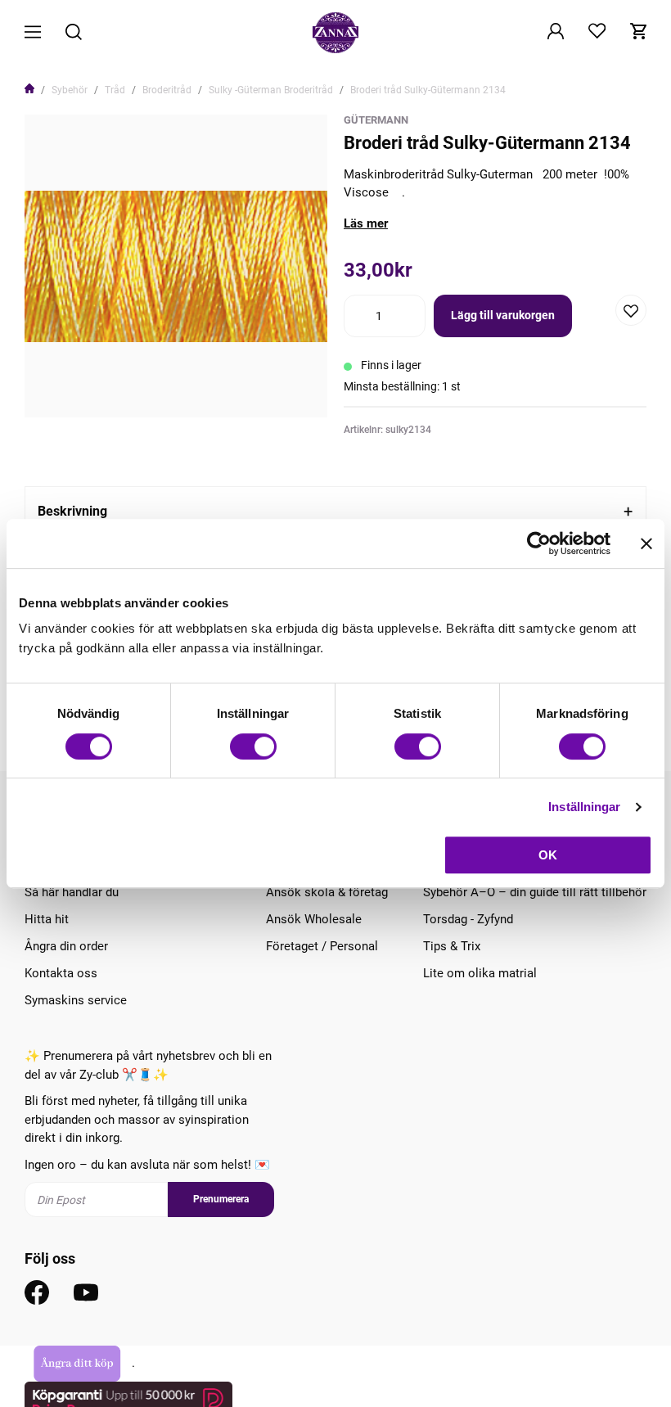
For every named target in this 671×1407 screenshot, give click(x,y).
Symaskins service (76, 1000)
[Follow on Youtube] (85, 1292)
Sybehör (70, 90)
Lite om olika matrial (480, 973)
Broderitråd (166, 90)
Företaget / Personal (322, 946)
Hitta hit (47, 919)
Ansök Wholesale (314, 919)
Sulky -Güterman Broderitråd (271, 90)
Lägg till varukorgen (503, 315)
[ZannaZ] (335, 32)
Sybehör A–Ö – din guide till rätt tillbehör (534, 892)
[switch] (253, 746)
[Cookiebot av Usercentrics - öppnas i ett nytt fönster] (538, 543)
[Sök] (73, 33)
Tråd (115, 90)
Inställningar (584, 807)
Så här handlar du (72, 892)
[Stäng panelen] (646, 543)
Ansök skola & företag (327, 892)
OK (547, 855)
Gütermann (376, 120)
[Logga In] (555, 33)
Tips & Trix (451, 946)
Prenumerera (221, 1199)
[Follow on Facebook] (36, 1292)
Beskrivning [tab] (72, 511)
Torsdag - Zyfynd (468, 919)
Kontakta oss (61, 973)
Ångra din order (66, 946)
